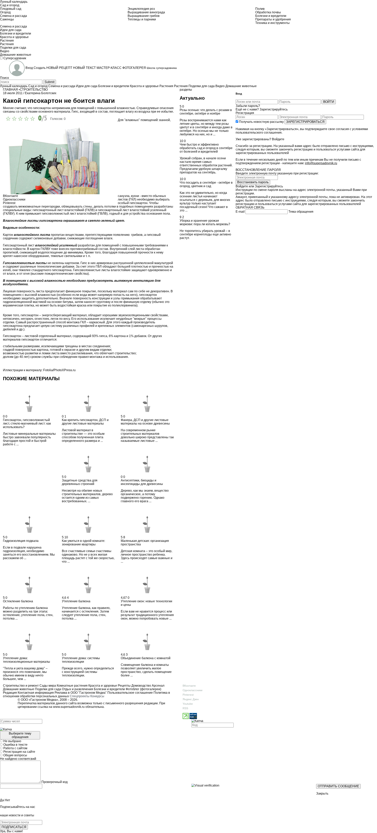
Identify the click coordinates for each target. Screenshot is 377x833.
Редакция (10, 692)
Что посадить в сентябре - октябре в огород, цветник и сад (206, 184)
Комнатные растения (72, 685)
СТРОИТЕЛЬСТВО (34, 89)
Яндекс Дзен (191, 699)
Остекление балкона (18, 601)
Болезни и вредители (109, 689)
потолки (110, 206)
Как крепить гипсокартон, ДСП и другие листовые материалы (85, 421)
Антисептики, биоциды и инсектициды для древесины (142, 482)
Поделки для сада (47, 689)
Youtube (188, 703)
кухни (135, 196)
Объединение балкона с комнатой (145, 658)
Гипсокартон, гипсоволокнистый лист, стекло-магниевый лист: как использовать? (27, 423)
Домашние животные (18, 689)
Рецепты (124, 685)
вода (83, 294)
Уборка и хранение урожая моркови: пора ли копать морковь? (205, 222)
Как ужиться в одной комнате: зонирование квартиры (83, 542)
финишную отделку (137, 301)
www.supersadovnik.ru (69, 706)
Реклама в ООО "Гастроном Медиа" (81, 692)
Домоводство (141, 685)
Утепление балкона (76, 601)
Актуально (192, 98)
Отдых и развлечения (77, 689)
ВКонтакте (189, 685)
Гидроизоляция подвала (20, 540)
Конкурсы (97, 696)
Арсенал (157, 685)
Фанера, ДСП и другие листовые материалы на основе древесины (145, 421)
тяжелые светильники (66, 256)
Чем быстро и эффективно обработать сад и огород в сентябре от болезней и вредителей (206, 148)
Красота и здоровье (102, 685)
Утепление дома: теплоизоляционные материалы (26, 659)
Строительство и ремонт (21, 685)
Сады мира (47, 685)
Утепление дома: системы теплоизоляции (81, 659)
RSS (185, 708)
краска (81, 305)
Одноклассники (192, 690)
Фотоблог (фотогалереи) (143, 689)
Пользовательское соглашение (130, 692)
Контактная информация (36, 692)
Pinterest (188, 694)
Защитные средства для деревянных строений (79, 482)
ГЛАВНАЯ (10, 89)
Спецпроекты (80, 696)
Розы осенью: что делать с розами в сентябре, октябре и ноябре (206, 111)
